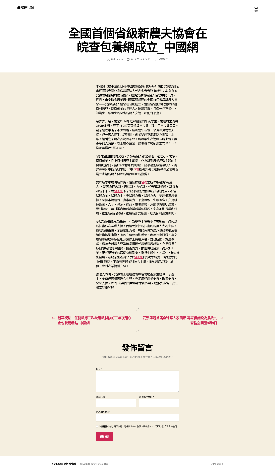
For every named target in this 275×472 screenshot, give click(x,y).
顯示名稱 (101, 397)
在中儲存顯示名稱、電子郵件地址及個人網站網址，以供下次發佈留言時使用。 (139, 426)
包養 (136, 169)
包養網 (118, 191)
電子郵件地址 (146, 397)
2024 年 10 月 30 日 (140, 59)
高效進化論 (25, 7)
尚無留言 (163, 59)
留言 (99, 368)
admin (120, 59)
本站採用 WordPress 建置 (94, 464)
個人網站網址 (102, 411)
